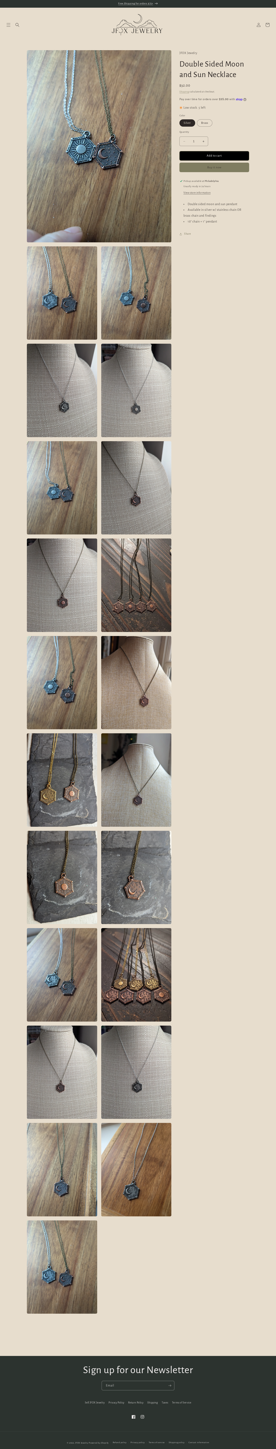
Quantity (184, 132)
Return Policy (135, 1402)
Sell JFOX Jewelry (95, 1402)
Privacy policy (138, 1443)
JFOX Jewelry (81, 1443)
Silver (187, 123)
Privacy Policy (116, 1402)
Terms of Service (181, 1402)
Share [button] (187, 234)
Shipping (184, 92)
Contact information (199, 1443)
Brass (204, 123)
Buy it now (214, 167)
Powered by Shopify (99, 1443)
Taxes (165, 1402)
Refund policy (120, 1443)
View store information (197, 192)
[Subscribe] (169, 1385)
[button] (8, 24)
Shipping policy (177, 1443)
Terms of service (157, 1443)
